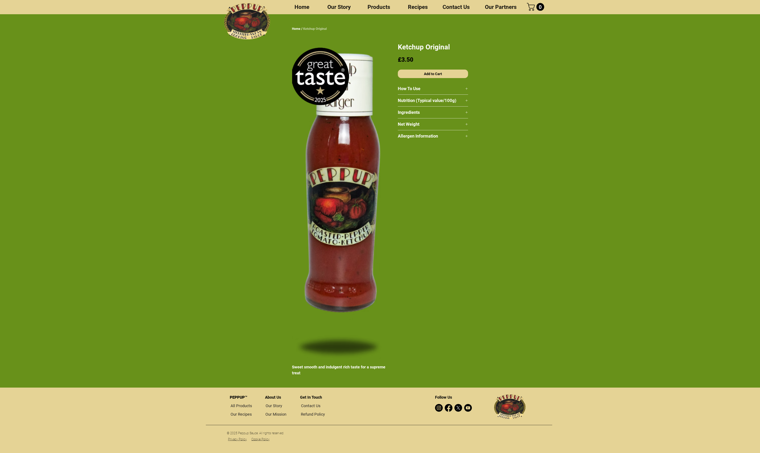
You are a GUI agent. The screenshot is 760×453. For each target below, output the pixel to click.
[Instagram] (439, 408)
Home (296, 29)
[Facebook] (448, 408)
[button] (536, 7)
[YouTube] (468, 408)
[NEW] (247, 21)
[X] (458, 408)
